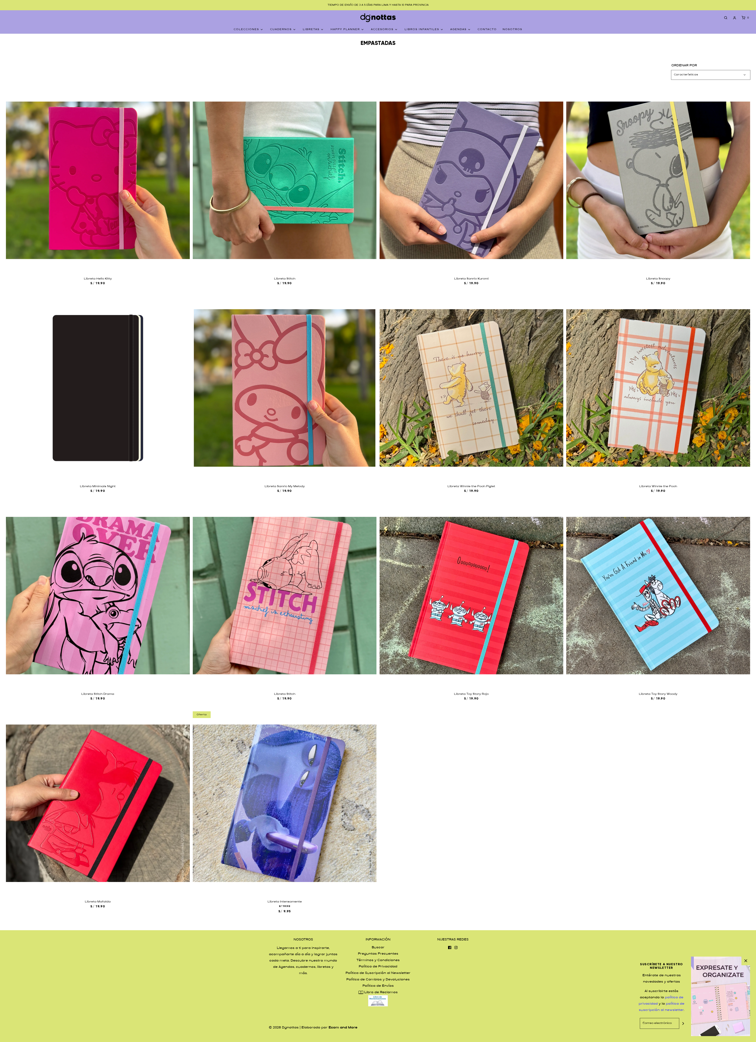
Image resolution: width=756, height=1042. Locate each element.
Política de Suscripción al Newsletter (378, 973)
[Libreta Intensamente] (285, 803)
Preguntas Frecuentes (378, 953)
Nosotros (512, 29)
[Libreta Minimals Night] (98, 388)
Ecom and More (343, 1027)
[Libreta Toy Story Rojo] (471, 596)
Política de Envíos (378, 986)
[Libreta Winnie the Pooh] (658, 388)
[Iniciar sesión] (734, 18)
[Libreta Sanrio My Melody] (285, 388)
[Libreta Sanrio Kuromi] (471, 180)
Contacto (487, 29)
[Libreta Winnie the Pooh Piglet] (471, 388)
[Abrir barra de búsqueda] (725, 18)
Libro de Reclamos (380, 992)
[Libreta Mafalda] (98, 803)
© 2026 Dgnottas (284, 1027)
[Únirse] (683, 1023)
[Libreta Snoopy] (658, 180)
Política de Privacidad (378, 966)
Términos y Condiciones (378, 960)
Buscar (378, 947)
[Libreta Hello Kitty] (98, 180)
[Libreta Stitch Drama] (98, 596)
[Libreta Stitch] (285, 180)
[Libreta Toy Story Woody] (658, 596)
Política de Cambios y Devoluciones (378, 979)
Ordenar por (684, 65)
